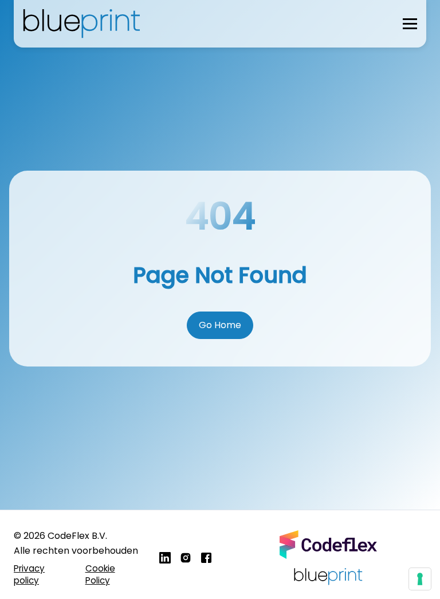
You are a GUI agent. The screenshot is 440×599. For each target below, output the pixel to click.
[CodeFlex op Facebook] (206, 557)
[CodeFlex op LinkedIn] (165, 557)
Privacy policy (29, 574)
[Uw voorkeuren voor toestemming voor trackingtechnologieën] (420, 579)
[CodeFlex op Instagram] (185, 557)
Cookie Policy (100, 574)
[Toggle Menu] (410, 23)
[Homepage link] (84, 23)
